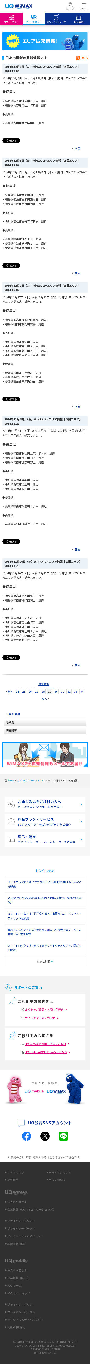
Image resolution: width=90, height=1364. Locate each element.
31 (62, 691)
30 (56, 691)
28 (43, 691)
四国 (77, 148)
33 (75, 691)
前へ (10, 691)
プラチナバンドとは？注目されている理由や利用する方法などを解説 (44, 884)
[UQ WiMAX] (18, 6)
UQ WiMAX (21, 780)
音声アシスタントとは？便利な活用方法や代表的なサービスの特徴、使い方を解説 (44, 932)
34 (82, 691)
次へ (44, 699)
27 (36, 691)
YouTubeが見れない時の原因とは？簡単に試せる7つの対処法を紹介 (45, 900)
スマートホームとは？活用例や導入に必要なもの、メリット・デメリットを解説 (44, 916)
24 (17, 691)
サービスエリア (36, 780)
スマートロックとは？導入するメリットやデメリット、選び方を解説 (44, 947)
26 (30, 691)
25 (23, 691)
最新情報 (43, 684)
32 (69, 691)
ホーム (11, 780)
